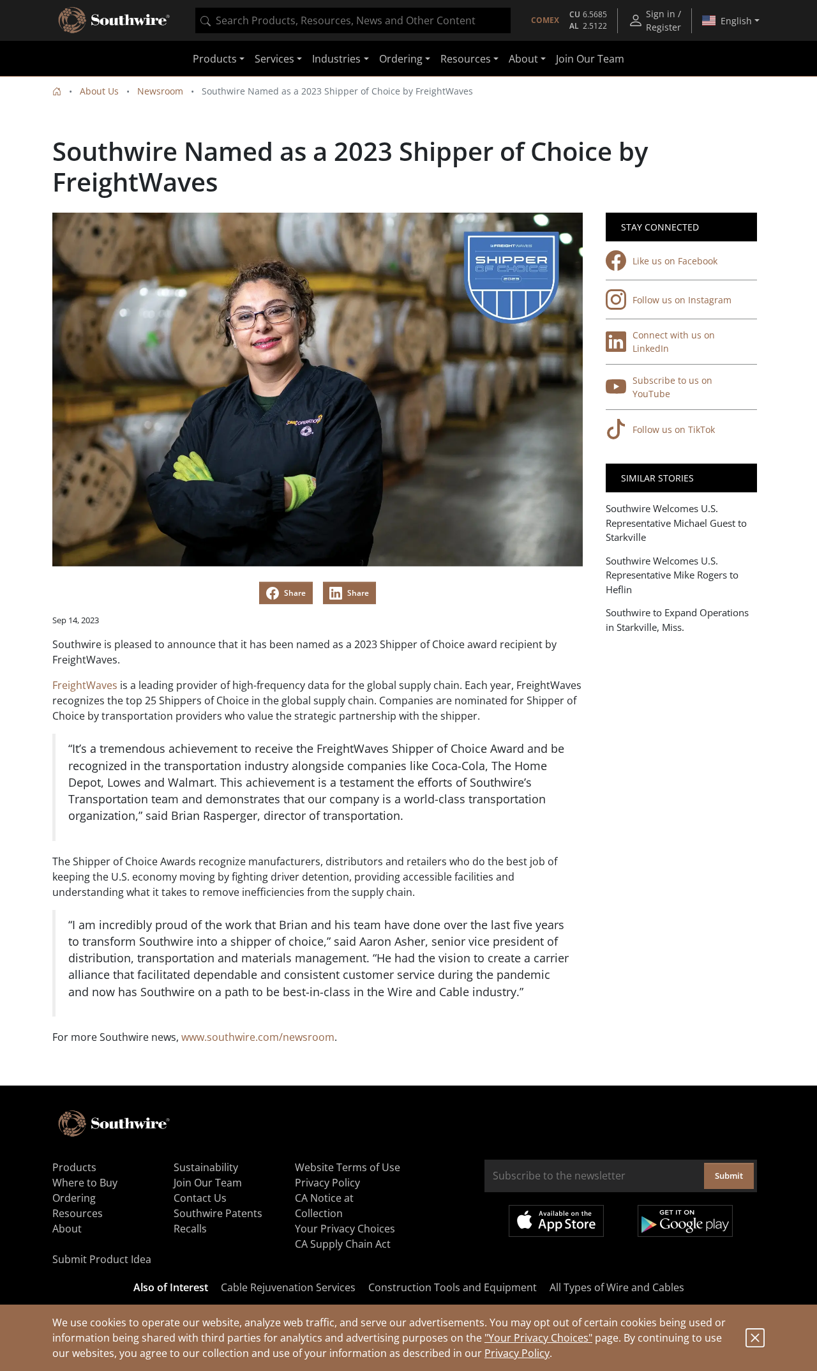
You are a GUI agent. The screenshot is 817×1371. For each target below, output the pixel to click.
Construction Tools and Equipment (452, 1287)
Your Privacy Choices (345, 1229)
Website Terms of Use (347, 1167)
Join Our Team (590, 59)
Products (74, 1167)
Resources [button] (465, 59)
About (67, 1229)
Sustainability (206, 1167)
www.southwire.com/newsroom (257, 1037)
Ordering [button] (401, 59)
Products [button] (215, 59)
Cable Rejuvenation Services (288, 1287)
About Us (99, 91)
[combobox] (353, 20)
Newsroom (160, 91)
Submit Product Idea (101, 1259)
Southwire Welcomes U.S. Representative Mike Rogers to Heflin (672, 575)
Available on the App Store (556, 1221)
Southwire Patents (218, 1213)
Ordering (74, 1198)
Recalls (190, 1229)
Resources (77, 1213)
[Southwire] (114, 20)
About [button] (523, 59)
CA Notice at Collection (324, 1205)
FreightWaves (84, 685)
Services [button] (274, 59)
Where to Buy (84, 1183)
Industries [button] (336, 59)
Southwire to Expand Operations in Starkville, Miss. (677, 619)
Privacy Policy (517, 1353)
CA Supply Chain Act (343, 1244)
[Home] (56, 91)
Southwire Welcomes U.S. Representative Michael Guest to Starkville (676, 522)
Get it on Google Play (685, 1221)
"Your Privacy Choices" (538, 1338)
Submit (729, 1175)
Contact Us (200, 1198)
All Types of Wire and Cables (617, 1287)
